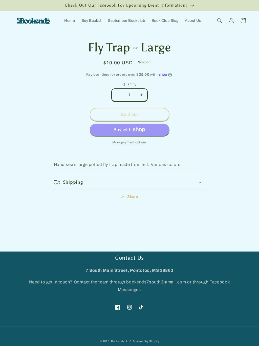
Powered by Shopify (146, 341)
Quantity (129, 84)
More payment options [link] (129, 142)
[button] (220, 20)
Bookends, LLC (121, 341)
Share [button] (132, 197)
